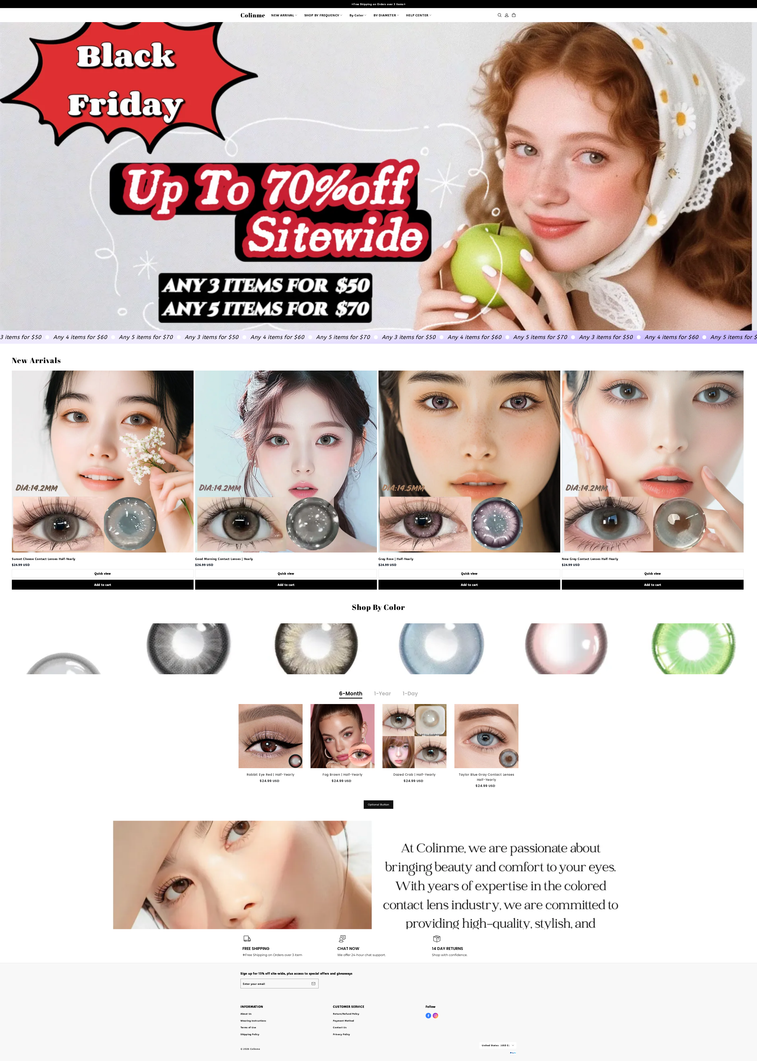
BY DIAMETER (385, 15)
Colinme (253, 15)
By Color (356, 15)
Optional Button (378, 804)
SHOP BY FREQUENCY (321, 15)
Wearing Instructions (253, 1020)
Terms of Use (248, 1027)
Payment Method (343, 1020)
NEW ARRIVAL (282, 15)
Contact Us (339, 1027)
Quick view (102, 573)
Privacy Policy (341, 1034)
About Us (246, 1013)
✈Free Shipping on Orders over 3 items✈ (378, 4)
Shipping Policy (250, 1034)
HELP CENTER (417, 15)
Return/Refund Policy (346, 1013)
